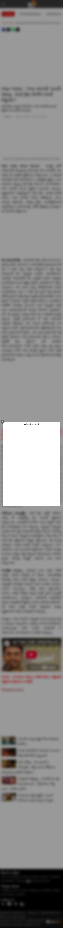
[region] (31, 466)
